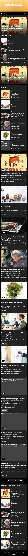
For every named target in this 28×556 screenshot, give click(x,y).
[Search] (26, 13)
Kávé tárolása (11, 42)
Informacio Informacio (7, 208)
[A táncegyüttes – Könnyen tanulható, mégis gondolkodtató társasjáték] (5, 94)
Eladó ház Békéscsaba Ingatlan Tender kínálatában (13, 366)
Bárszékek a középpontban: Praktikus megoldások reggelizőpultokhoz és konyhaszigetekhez (13, 400)
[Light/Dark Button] (23, 13)
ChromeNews (20, 553)
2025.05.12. (16, 434)
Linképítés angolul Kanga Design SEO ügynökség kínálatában (17, 49)
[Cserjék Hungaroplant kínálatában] (5, 135)
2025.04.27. (16, 469)
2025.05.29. (16, 403)
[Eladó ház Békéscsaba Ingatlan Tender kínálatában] (14, 354)
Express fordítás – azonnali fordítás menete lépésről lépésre (18, 145)
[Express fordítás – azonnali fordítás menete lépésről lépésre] (5, 145)
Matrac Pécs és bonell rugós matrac (12, 433)
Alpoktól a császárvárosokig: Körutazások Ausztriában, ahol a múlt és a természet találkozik (13, 465)
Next (21, 480)
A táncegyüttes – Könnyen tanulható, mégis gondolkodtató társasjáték (13, 28)
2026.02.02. (11, 32)
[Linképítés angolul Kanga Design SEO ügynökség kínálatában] (4, 49)
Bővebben (4, 184)
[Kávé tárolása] (4, 41)
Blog (3, 23)
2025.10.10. (11, 52)
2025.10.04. (11, 59)
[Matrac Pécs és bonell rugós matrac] (14, 421)
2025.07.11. (14, 148)
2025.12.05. (11, 43)
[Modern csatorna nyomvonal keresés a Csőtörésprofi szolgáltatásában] (4, 57)
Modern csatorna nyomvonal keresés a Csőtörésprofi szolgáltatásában (17, 57)
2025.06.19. (16, 369)
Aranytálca (14, 5)
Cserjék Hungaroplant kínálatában (16, 135)
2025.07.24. (14, 137)
